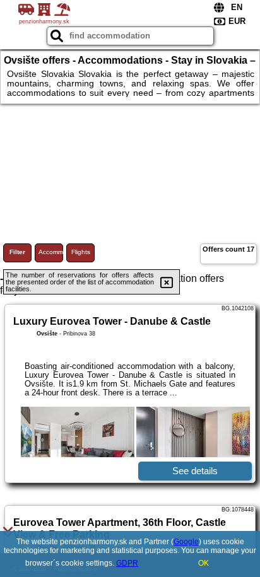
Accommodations (50, 251)
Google (186, 541)
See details (195, 470)
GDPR (127, 563)
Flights (80, 251)
